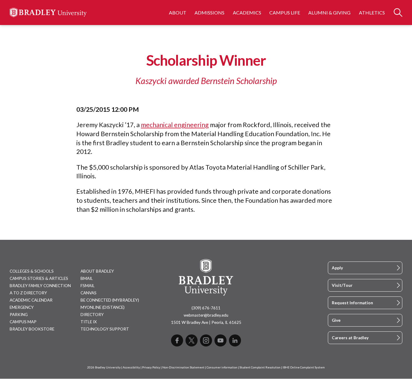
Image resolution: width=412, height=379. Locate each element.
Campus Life (284, 12)
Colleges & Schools (32, 271)
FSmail (88, 285)
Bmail (87, 278)
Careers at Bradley (350, 337)
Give (336, 320)
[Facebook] (177, 340)
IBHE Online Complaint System (304, 367)
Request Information (352, 302)
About (177, 12)
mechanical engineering (175, 125)
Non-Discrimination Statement (183, 367)
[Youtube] (220, 340)
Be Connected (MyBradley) (110, 300)
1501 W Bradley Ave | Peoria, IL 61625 (206, 322)
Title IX (89, 321)
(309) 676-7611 (206, 307)
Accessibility (131, 367)
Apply (337, 267)
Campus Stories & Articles (39, 278)
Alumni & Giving (329, 12)
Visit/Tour (342, 285)
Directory (92, 314)
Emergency (22, 307)
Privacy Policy (151, 367)
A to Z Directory (28, 292)
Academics (247, 12)
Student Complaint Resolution (259, 367)
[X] (191, 340)
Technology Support (105, 329)
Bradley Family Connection (40, 285)
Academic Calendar (31, 300)
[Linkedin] (235, 340)
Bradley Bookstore (32, 329)
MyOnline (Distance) (103, 307)
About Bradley (97, 271)
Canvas (89, 292)
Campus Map (23, 321)
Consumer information (222, 367)
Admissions (209, 12)
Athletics (372, 12)
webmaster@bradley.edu (206, 315)
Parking (19, 314)
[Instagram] (206, 340)
